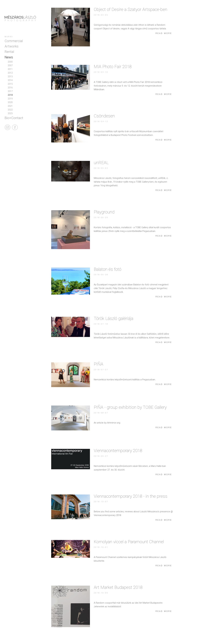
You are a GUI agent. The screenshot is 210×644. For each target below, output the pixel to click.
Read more (164, 33)
